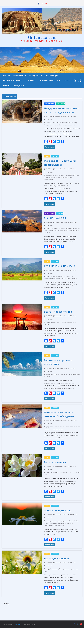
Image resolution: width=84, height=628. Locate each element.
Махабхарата (59, 276)
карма (59, 322)
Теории (67, 81)
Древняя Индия (49, 104)
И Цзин (71, 521)
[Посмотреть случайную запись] (79, 80)
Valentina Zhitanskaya (60, 117)
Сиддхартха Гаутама (74, 472)
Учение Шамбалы (55, 217)
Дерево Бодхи (60, 177)
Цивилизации (52, 76)
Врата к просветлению (58, 311)
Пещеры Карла (48, 125)
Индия (57, 123)
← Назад (5, 603)
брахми (48, 123)
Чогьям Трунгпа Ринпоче (71, 230)
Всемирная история (11, 81)
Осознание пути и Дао (57, 510)
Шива (75, 125)
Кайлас (63, 228)
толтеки (60, 429)
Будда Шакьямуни (49, 177)
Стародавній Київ (36, 76)
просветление (69, 125)
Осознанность (68, 276)
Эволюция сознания (56, 558)
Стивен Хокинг (48, 525)
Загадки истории (46, 81)
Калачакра (69, 228)
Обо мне (6, 76)
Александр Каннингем (52, 175)
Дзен (61, 374)
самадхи (47, 429)
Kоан (47, 374)
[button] (59, 75)
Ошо (60, 569)
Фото (59, 81)
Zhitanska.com (42, 37)
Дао (58, 521)
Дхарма (52, 276)
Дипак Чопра (54, 472)
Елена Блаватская (55, 228)
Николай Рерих (49, 230)
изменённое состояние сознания (60, 427)
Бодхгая (67, 175)
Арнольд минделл (51, 521)
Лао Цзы (64, 322)
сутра (45, 571)
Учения (47, 156)
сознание (47, 377)
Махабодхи (68, 177)
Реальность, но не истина (59, 265)
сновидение (54, 429)
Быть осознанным (55, 462)
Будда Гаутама (74, 175)
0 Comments (49, 120)
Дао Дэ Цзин (64, 521)
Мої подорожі (18, 86)
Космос (6, 86)
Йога (51, 569)
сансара (63, 278)
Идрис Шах (53, 322)
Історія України (19, 76)
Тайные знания (49, 213)
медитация (76, 228)
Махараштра (64, 123)
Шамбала (47, 233)
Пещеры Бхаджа (73, 123)
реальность (56, 278)
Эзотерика (29, 81)
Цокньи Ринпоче (72, 278)
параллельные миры (50, 523)
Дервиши (56, 374)
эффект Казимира (59, 525)
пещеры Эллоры (59, 125)
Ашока (62, 175)
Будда (53, 123)
